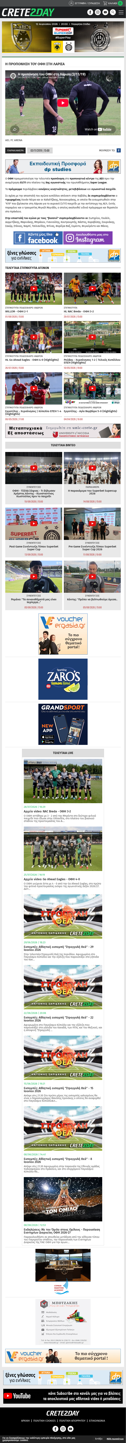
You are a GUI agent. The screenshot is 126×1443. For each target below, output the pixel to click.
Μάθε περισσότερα (115, 1439)
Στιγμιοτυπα (12, 307)
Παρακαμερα (15, 150)
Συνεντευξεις (34, 487)
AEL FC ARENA (13, 140)
